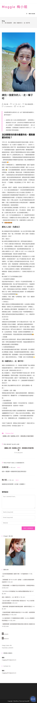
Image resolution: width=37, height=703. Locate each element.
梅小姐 (6, 104)
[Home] (2, 23)
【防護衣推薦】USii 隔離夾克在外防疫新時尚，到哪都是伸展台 (18, 585)
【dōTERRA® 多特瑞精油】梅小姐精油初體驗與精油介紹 (16, 591)
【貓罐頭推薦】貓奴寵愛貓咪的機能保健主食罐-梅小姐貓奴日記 (18, 624)
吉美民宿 (5, 467)
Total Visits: (5, 648)
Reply (18, 467)
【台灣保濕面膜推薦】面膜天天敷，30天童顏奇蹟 (15, 574)
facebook (6, 638)
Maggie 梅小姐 (15, 7)
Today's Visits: (6, 645)
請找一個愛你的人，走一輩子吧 (21, 23)
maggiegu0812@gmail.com (9, 660)
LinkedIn (6, 634)
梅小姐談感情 (29, 104)
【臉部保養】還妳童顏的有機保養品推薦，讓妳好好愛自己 (17, 606)
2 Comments (8, 106)
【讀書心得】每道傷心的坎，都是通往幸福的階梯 (18, 449)
